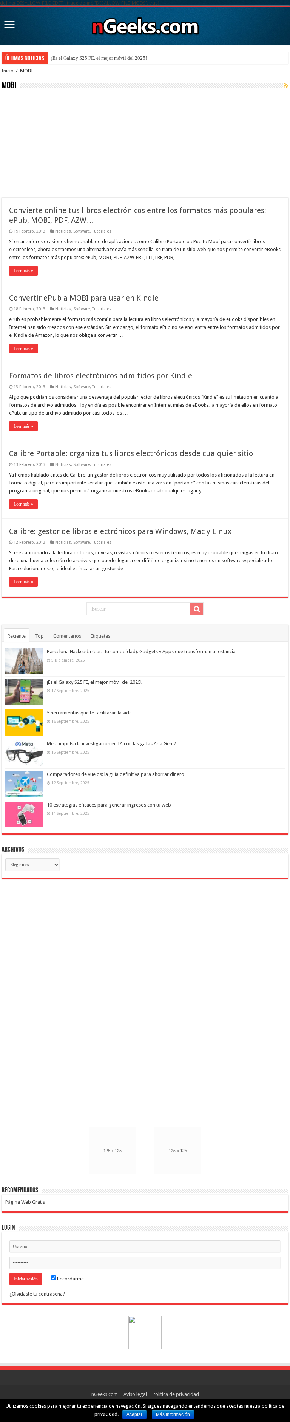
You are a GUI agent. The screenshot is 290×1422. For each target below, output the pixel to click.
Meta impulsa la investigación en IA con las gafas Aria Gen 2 (111, 743)
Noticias (63, 231)
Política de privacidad (176, 1394)
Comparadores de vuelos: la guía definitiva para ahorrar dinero (115, 774)
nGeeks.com (104, 1394)
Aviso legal (135, 1394)
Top (39, 636)
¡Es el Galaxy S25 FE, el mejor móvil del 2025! (99, 58)
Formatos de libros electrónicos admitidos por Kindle (100, 375)
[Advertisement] (58, 143)
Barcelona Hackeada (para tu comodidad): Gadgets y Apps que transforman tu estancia (141, 651)
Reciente (17, 636)
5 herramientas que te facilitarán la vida (89, 713)
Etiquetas (100, 636)
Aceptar (134, 1414)
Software (81, 231)
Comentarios (67, 636)
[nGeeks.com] (145, 24)
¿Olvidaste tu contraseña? (37, 1294)
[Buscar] (196, 609)
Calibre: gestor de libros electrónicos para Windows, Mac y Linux (120, 531)
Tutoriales (101, 231)
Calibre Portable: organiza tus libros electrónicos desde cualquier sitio (131, 453)
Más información (173, 1414)
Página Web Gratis (25, 1202)
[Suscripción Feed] (286, 85)
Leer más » (23, 270)
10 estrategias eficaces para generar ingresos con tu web (109, 805)
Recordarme (70, 1279)
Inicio (8, 71)
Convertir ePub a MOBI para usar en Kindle (84, 297)
